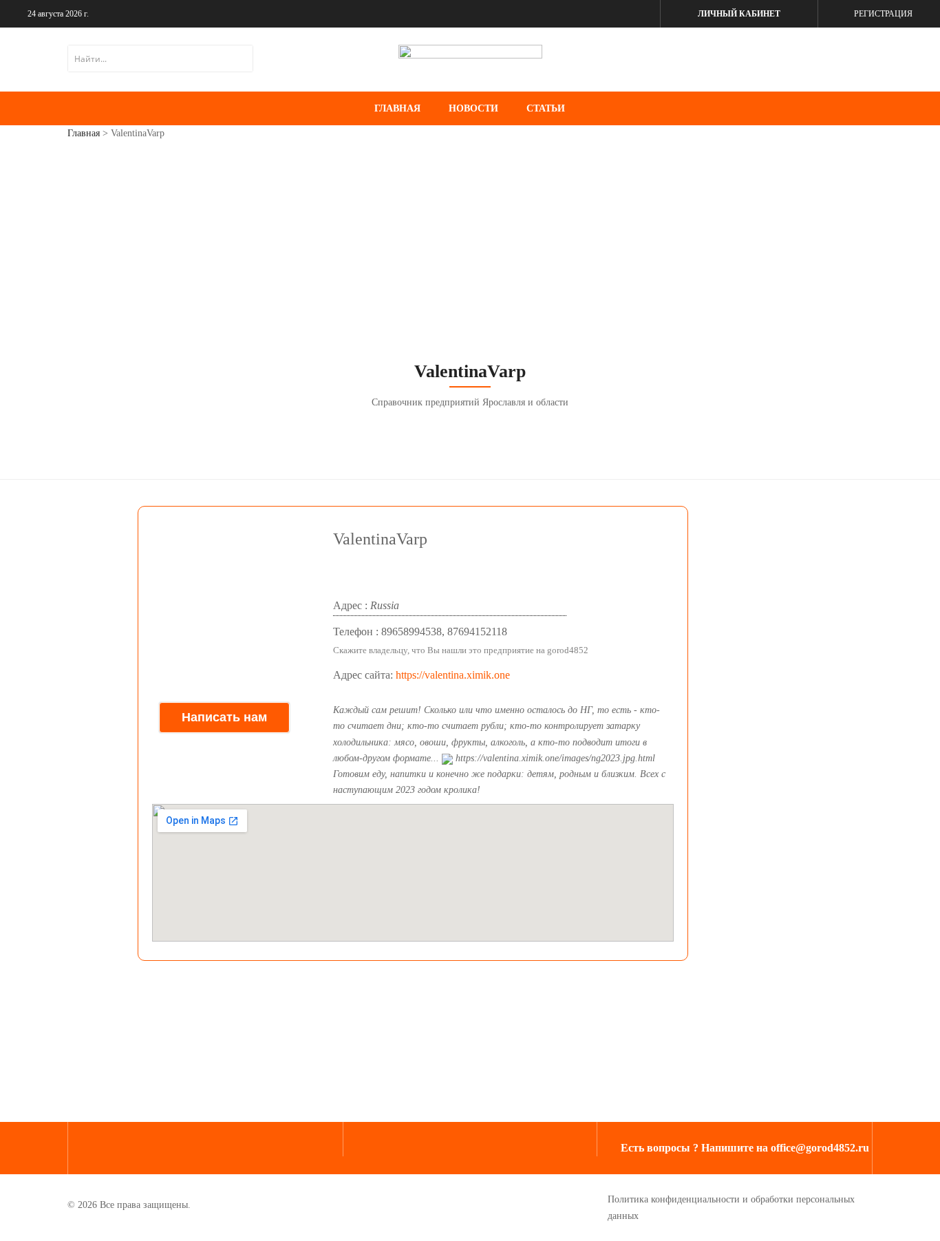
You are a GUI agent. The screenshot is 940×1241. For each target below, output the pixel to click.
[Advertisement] (470, 254)
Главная (83, 133)
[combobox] (160, 58)
